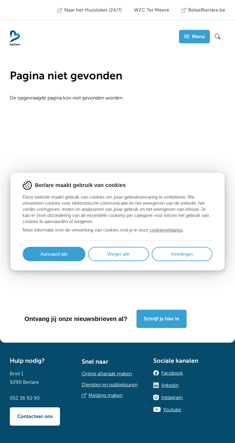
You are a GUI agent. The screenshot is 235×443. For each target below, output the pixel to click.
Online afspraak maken (107, 373)
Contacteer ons (35, 416)
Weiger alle (118, 254)
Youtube (172, 409)
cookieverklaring (166, 229)
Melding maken (105, 395)
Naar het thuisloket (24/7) (93, 10)
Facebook (172, 373)
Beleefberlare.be (206, 10)
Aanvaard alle (54, 254)
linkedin (169, 385)
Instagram (172, 397)
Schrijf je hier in (161, 319)
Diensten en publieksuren (109, 384)
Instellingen (182, 254)
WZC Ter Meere (151, 10)
